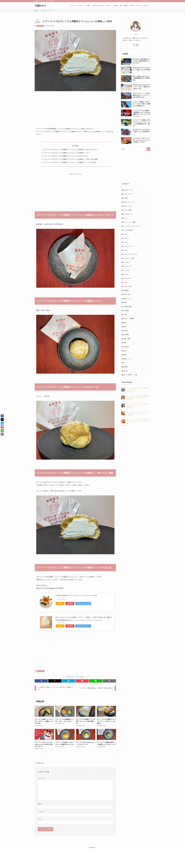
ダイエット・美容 (128, 258)
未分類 (125, 330)
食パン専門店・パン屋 (130, 375)
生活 (124, 350)
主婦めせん (41, 5)
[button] (41, 681)
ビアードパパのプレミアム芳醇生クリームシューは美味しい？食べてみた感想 (71, 159)
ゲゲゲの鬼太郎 (128, 230)
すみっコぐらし (128, 206)
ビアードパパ (40, 25)
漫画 (124, 342)
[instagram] (144, 1)
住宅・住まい (127, 294)
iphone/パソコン (128, 190)
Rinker (63, 597)
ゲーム (125, 234)
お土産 (125, 198)
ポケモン (126, 274)
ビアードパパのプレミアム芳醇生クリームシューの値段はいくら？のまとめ (70, 162)
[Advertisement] (75, 107)
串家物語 (126, 290)
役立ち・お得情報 (128, 318)
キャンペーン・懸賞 (129, 222)
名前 (40, 804)
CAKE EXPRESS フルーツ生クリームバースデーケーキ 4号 (76, 595)
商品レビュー (127, 298)
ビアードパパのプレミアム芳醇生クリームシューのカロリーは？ (66, 156)
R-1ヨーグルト (127, 194)
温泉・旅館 (126, 338)
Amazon (60, 603)
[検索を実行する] (148, 149)
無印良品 (126, 346)
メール (41, 811)
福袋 (124, 354)
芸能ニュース (127, 359)
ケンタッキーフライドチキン (132, 226)
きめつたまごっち (128, 202)
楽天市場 (70, 603)
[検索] (149, 1)
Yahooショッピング (83, 603)
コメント (41, 778)
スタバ (125, 250)
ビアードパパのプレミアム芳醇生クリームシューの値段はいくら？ (67, 153)
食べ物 (125, 371)
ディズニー (126, 262)
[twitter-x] (141, 1)
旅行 (124, 326)
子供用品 (126, 310)
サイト (40, 819)
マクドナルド (127, 278)
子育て (125, 314)
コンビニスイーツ (128, 246)
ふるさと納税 (127, 210)
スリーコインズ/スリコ (130, 254)
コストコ (126, 238)
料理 (124, 322)
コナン (125, 242)
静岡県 (125, 367)
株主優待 (126, 334)
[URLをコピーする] (109, 681)
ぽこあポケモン (128, 214)
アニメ (125, 218)
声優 (124, 302)
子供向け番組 (127, 306)
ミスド (125, 282)
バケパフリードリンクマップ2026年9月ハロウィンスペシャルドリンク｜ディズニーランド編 (137, 421)
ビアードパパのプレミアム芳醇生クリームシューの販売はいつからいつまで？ (71, 149)
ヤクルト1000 (127, 286)
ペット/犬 (126, 270)
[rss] (146, 1)
